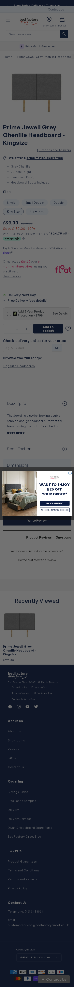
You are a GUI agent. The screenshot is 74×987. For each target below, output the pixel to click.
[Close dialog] (69, 473)
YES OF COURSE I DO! (54, 503)
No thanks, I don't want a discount (54, 510)
